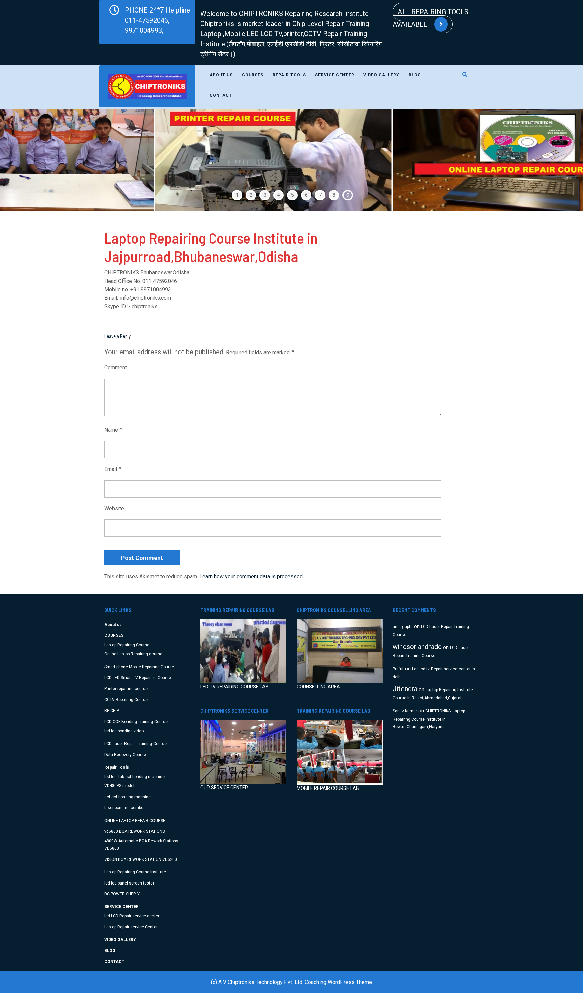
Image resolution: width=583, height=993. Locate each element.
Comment (115, 367)
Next (559, 160)
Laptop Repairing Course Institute (135, 872)
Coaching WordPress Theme (338, 982)
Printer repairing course (126, 688)
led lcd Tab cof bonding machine (134, 776)
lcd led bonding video (124, 731)
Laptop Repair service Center (131, 927)
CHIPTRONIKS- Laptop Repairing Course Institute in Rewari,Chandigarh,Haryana (429, 719)
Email (112, 469)
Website (114, 508)
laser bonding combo (123, 807)
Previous (23, 160)
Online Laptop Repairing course (133, 654)
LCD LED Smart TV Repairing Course (137, 677)
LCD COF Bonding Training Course (136, 721)
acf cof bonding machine (127, 797)
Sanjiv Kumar (405, 711)
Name (113, 429)
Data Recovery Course (125, 754)
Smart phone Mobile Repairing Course (139, 666)
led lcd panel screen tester (129, 883)
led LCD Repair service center (131, 916)
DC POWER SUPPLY (122, 894)
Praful (398, 669)
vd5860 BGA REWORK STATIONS (134, 831)
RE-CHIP (111, 710)
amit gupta (403, 626)
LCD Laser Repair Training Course (135, 743)
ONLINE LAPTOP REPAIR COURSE (134, 820)
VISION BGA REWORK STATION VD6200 (140, 859)
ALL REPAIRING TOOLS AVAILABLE (430, 18)
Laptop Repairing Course (126, 645)
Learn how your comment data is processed (251, 576)
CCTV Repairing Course (126, 699)
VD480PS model (119, 785)
